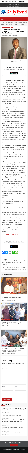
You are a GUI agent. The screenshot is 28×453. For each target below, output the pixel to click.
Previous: (14, 262)
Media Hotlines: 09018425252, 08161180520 (14, 6)
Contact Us (20, 442)
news (12, 27)
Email (16, 386)
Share (19, 252)
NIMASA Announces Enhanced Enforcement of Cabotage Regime (12, 428)
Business (3, 27)
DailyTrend (5, 35)
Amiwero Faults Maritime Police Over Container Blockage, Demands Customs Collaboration (12, 324)
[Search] (26, 19)
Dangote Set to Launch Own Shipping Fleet (12, 432)
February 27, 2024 (11, 35)
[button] (2, 18)
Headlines (8, 27)
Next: (14, 267)
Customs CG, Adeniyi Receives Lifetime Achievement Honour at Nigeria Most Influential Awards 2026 (12, 297)
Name (3, 386)
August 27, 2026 (10, 300)
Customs (3, 292)
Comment (4, 368)
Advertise (17, 4)
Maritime (8, 345)
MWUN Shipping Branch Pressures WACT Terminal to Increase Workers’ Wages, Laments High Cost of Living (13, 350)
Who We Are (11, 4)
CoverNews (20, 449)
